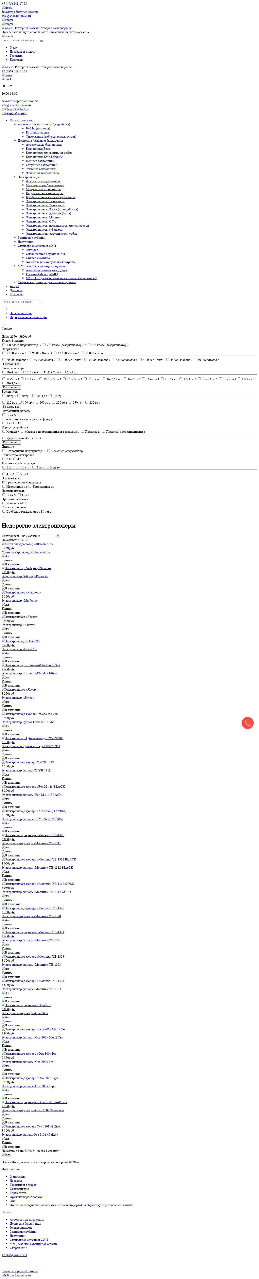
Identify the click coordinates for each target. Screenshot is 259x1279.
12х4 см (31, 379)
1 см (10, 467)
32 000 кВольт (71, 360)
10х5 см (31, 372)
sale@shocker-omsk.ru (16, 16)
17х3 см (189, 379)
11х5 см (12, 379)
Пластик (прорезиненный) (125, 431)
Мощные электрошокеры (43, 189)
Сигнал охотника (38, 258)
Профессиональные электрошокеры (50, 197)
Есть (11, 415)
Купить (7, 560)
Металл (12, 431)
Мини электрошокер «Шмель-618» (26, 552)
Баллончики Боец (38, 148)
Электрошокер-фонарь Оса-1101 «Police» (30, 1134)
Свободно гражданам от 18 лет (29, 511)
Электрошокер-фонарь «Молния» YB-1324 (31, 989)
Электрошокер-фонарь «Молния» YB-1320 (31, 916)
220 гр (61, 402)
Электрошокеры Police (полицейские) (52, 209)
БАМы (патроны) (38, 128)
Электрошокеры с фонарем (44, 229)
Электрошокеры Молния (43, 217)
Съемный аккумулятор (68, 451)
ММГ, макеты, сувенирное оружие (42, 266)
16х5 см (171, 379)
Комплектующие (37, 132)
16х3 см (134, 379)
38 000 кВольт (126, 360)
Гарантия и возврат (23, 1185)
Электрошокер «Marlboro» (20, 600)
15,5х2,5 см (52, 379)
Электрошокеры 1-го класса (45, 201)
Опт (12, 1201)
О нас (14, 47)
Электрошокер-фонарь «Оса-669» (25, 1013)
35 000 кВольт (99, 360)
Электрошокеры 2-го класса (45, 205)
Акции (14, 286)
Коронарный (43, 486)
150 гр (28, 402)
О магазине (17, 1176)
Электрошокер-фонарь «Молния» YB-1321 (31, 940)
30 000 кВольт (44, 360)
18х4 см (248, 379)
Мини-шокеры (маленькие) (45, 185)
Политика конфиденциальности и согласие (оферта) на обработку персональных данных (71, 1205)
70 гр (26, 396)
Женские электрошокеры (43, 181)
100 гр (41, 396)
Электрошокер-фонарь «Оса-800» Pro (27, 1062)
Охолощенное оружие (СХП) (46, 254)
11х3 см (73, 372)
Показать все (11, 364)
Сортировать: (11, 536)
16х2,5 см (114, 379)
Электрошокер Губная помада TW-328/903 (31, 746)
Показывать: (10, 540)
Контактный (16, 503)
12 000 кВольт (68, 353)
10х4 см (12, 372)
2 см (40, 467)
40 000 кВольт (153, 360)
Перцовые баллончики (25, 1223)
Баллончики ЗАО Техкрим (44, 157)
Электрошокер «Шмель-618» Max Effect (29, 673)
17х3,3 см (209, 379)
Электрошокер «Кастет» (18, 625)
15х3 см (94, 379)
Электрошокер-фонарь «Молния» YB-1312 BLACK (37, 867)
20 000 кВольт (17, 360)
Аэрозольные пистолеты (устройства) (44, 124)
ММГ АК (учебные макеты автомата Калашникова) (61, 278)
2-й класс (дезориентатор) (66, 345)
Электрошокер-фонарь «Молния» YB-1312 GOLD (36, 892)
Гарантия (16, 55)
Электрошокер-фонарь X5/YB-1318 (26, 770)
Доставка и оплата (22, 51)
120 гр (11, 402)
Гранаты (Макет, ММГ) (42, 274)
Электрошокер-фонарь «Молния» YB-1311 (31, 843)
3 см (54, 467)
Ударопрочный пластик (23, 438)
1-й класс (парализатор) (23, 345)
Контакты (16, 59)
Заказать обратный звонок (20, 12)
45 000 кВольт (181, 360)
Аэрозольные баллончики (44, 144)
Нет (25, 495)
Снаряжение (18, 1248)
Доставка (16, 290)
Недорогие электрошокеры (44, 193)
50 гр (11, 396)
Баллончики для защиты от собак (49, 153)
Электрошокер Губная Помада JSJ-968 (28, 722)
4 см (10, 474)
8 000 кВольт (16, 353)
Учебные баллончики (41, 169)
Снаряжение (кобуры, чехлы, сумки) (51, 136)
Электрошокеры (29, 177)
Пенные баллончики (40, 161)
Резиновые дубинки (32, 237)
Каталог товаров (21, 120)
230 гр (78, 402)
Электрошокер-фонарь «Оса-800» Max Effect (32, 1037)
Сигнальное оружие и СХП (37, 246)
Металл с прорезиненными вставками (52, 431)
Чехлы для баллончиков (42, 173)
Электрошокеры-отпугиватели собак (51, 233)
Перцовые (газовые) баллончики (40, 140)
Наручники (26, 242)
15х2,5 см (74, 379)
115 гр (58, 396)
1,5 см (25, 467)
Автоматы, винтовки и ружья (46, 270)
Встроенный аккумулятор (26, 451)
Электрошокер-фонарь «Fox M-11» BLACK (32, 795)
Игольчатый (16, 486)
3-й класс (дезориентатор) (110, 345)
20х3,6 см (14, 383)
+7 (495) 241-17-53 (14, 1255)
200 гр (45, 402)
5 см (23, 474)
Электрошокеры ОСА (41, 221)
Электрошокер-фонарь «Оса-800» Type (28, 1086)
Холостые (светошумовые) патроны (50, 262)
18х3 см (229, 379)
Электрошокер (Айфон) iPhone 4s (25, 576)
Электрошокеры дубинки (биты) (48, 213)
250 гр (94, 402)
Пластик (92, 431)
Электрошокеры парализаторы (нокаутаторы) (57, 225)
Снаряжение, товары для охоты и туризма (47, 282)
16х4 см (152, 379)
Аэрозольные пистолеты (27, 1219)
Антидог (32, 250)
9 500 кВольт (41, 353)
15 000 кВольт (95, 353)
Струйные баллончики (41, 165)
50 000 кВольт (208, 360)
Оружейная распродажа (26, 1197)
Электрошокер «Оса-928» (19, 649)
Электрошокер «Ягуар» (18, 697)
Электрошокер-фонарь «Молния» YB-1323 (31, 964)
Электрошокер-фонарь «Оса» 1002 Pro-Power (33, 1110)
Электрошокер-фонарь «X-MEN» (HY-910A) (32, 819)
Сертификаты (19, 1189)
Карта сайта (18, 1193)
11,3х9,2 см (52, 372)
